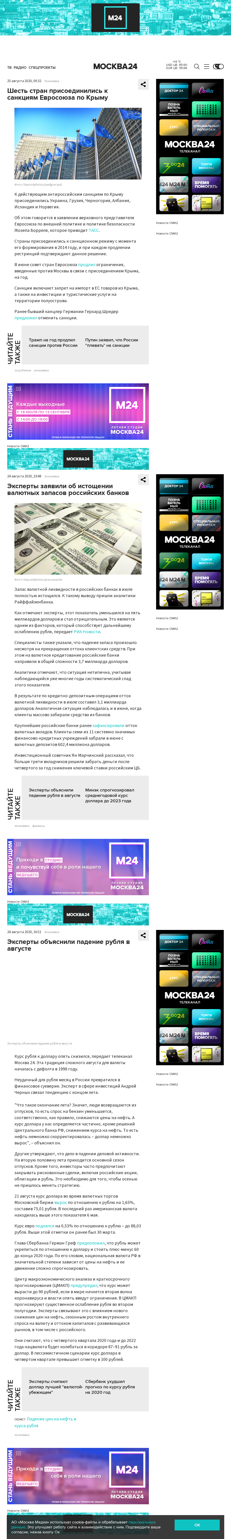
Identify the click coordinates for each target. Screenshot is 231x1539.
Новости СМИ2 (18, 446)
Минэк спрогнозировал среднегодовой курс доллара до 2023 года (109, 795)
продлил (86, 265)
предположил (91, 1243)
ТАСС (94, 230)
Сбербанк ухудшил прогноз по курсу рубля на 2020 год (110, 1387)
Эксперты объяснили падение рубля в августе (54, 792)
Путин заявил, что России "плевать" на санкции (111, 342)
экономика (41, 370)
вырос (60, 1202)
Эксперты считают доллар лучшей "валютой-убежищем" (56, 1387)
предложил (25, 318)
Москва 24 (115, 66)
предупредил (83, 1285)
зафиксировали (108, 725)
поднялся (44, 1226)
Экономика (51, 81)
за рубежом (22, 370)
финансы (38, 826)
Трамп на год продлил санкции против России (53, 342)
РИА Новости (87, 632)
